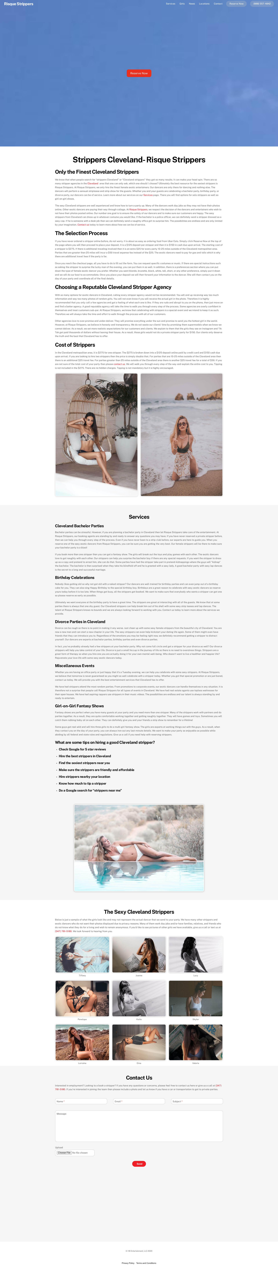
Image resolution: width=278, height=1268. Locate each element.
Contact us (83, 224)
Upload (59, 1147)
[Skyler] (195, 1014)
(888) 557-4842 (262, 3)
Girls (182, 3)
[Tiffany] (82, 971)
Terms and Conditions (146, 1263)
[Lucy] (195, 971)
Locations (204, 3)
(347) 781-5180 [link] (63, 931)
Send (139, 1163)
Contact (218, 3)
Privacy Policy (128, 1263)
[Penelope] (82, 1014)
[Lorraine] (82, 1058)
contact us (119, 364)
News (192, 3)
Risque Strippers (138, 209)
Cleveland (93, 183)
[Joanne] (139, 971)
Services (170, 3)
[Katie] (139, 1014)
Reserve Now (236, 3)
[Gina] (139, 1058)
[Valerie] (195, 1058)
